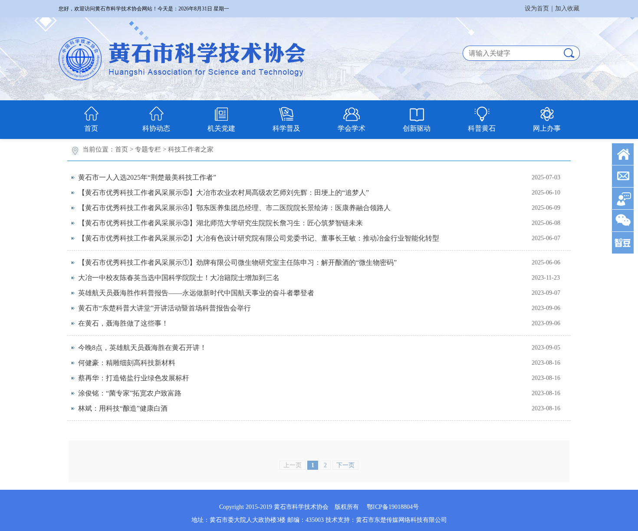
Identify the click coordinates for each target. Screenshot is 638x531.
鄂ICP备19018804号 (393, 507)
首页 (91, 128)
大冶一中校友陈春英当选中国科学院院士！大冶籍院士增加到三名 (179, 277)
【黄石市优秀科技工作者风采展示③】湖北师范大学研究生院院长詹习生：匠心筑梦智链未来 (220, 223)
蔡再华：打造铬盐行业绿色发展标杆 (133, 378)
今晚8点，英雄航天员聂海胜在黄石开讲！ (142, 347)
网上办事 (547, 128)
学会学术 (351, 128)
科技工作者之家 (191, 149)
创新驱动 (417, 128)
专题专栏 (148, 149)
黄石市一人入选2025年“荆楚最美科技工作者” (147, 177)
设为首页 (537, 8)
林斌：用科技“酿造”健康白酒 (123, 408)
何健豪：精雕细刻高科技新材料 (126, 362)
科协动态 (156, 128)
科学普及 (286, 128)
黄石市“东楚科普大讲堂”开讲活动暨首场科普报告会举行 (164, 308)
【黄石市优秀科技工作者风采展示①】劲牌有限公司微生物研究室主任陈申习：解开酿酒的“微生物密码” (237, 262)
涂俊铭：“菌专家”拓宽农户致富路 (129, 393)
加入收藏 (567, 8)
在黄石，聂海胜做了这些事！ (123, 323)
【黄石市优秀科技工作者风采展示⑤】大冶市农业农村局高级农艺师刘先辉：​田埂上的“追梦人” (223, 192)
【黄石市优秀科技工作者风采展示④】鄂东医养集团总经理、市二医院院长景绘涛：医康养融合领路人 (234, 207)
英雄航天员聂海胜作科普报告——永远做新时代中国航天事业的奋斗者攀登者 (196, 293)
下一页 (345, 465)
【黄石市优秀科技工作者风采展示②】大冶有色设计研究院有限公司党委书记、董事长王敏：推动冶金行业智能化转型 (258, 238)
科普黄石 (482, 128)
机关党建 (221, 128)
